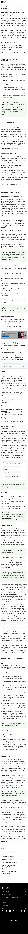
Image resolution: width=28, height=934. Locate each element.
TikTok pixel (18, 235)
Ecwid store (15, 30)
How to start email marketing (9, 862)
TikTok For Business (6, 201)
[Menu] (26, 2)
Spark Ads (8, 530)
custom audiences (9, 357)
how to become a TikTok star (13, 795)
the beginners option (7, 308)
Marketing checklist (7, 859)
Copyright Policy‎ (13, 922)
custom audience (17, 839)
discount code (6, 567)
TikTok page (4, 246)
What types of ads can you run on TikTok (11, 47)
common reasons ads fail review (10, 725)
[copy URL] (12, 61)
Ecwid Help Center (6, 6)
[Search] (22, 2)
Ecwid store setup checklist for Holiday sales (10, 876)
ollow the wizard (16, 247)
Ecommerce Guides (18, 6)
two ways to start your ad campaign (15, 319)
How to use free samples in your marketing (9, 872)
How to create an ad (6, 49)
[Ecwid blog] (3, 911)
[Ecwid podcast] (6, 911)
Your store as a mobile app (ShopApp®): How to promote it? (9, 867)
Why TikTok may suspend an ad (9, 51)
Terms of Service (13, 920)
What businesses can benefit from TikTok (11, 45)
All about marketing (6, 8)
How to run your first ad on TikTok (9, 852)
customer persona (14, 484)
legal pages (20, 706)
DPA (13, 918)
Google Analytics (6, 518)
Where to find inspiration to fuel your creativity (13, 52)
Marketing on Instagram (8, 856)
